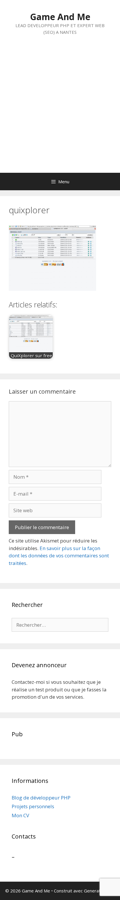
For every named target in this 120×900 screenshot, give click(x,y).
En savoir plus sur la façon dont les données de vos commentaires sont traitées (59, 555)
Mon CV (20, 815)
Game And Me (60, 17)
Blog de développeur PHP (41, 797)
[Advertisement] (60, 110)
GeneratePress (99, 891)
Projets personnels (33, 806)
